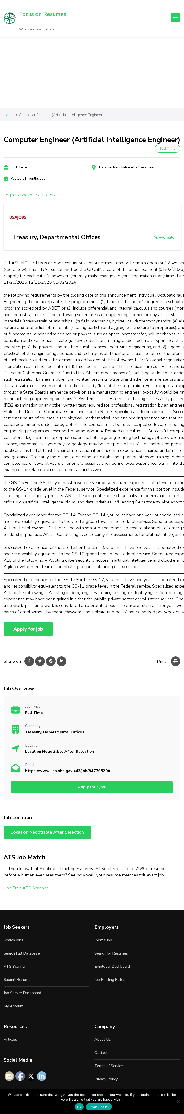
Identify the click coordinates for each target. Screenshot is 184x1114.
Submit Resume (17, 979)
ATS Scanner (15, 966)
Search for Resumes (111, 953)
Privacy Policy (106, 1079)
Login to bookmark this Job (29, 195)
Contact (101, 1052)
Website (167, 237)
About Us (102, 1039)
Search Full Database (22, 953)
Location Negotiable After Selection (126, 167)
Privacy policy (98, 1107)
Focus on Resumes (42, 14)
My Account (14, 1006)
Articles (10, 1039)
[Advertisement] (92, 72)
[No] (178, 1101)
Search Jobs (13, 940)
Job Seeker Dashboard (22, 992)
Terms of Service (108, 1066)
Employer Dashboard (112, 966)
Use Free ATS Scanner (26, 888)
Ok (79, 1107)
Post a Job (103, 940)
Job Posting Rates (109, 979)
